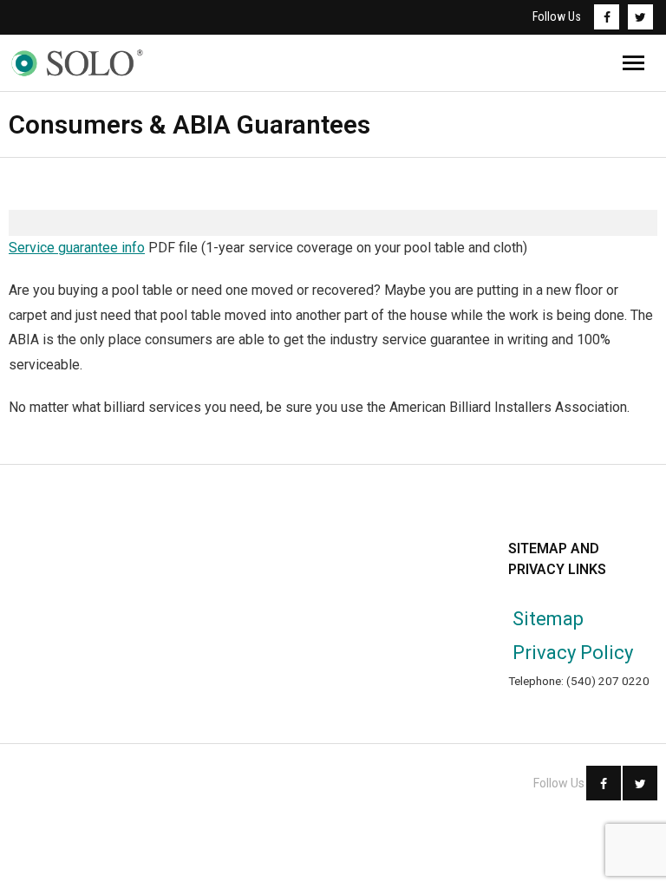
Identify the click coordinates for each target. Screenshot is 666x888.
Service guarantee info (77, 247)
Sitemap (548, 619)
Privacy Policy (573, 652)
